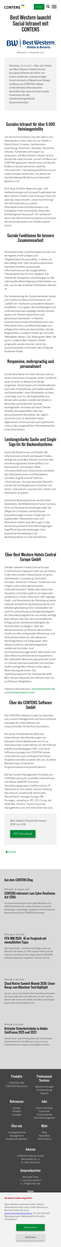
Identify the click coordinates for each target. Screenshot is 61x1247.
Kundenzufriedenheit (16, 1139)
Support (44, 1093)
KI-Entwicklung (44, 1090)
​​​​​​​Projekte (17, 1111)
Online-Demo (44, 1139)
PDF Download (23, 833)
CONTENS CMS (16, 1083)
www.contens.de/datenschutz (18, 1213)
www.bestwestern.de (43, 689)
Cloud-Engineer (44, 1114)
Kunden (16, 1108)
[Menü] (54, 7)
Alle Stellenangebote (44, 1117)
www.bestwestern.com (22, 692)
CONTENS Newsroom (17, 1086)
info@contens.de (31, 1183)
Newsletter (44, 1135)
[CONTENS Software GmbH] (14, 8)
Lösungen (16, 1114)
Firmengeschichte (17, 1132)
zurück (12, 852)
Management (16, 1135)
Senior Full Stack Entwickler (44, 1110)
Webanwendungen (44, 1086)
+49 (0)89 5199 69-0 (31, 1180)
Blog (44, 1132)
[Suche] (48, 7)
